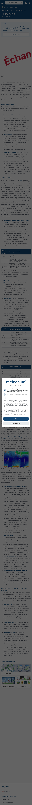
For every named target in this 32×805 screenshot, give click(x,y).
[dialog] (16, 402)
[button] (16, 398)
